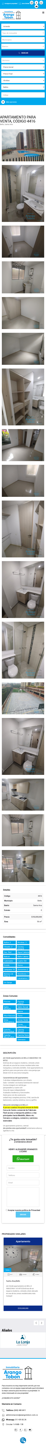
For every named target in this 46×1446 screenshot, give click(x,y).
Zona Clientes (25, 3)
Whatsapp (24, 1159)
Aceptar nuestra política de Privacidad (24, 1210)
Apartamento (23, 1241)
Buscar (24, 53)
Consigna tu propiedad (11, 3)
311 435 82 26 (16, 1419)
